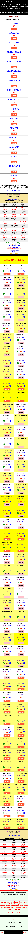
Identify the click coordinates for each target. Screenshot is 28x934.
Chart (9, 268)
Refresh (14, 29)
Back (2, 932)
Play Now (7, 274)
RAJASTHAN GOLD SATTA (14, 898)
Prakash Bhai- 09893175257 (14, 199)
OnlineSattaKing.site (15, 247)
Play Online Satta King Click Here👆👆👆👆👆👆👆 (14, 251)
